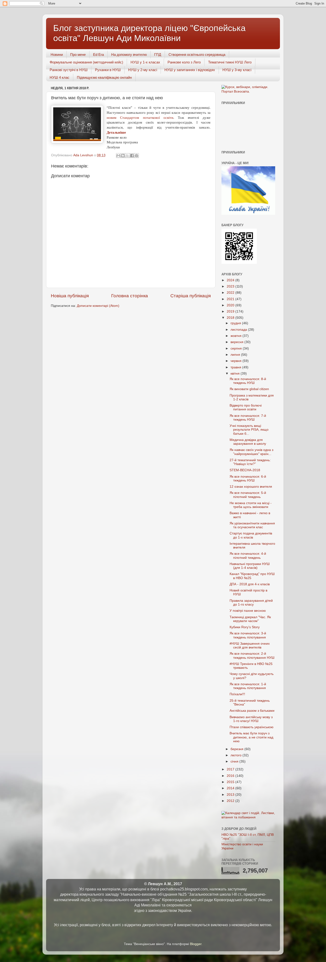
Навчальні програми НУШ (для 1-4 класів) (250, 566)
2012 (231, 801)
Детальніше (117, 132)
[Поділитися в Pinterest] (136, 155)
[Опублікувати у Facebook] (132, 155)
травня (236, 367)
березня (237, 749)
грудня (236, 323)
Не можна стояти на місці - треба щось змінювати (251, 505)
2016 (231, 776)
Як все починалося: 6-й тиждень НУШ (248, 478)
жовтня (236, 336)
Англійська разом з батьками (252, 710)
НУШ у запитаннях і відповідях (189, 70)
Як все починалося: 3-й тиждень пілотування (248, 635)
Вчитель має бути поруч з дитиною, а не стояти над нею (251, 737)
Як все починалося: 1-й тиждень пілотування (248, 686)
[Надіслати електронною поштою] (118, 155)
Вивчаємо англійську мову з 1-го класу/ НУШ (251, 719)
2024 (231, 280)
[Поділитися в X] (127, 155)
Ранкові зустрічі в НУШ (69, 70)
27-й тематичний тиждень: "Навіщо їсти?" (250, 462)
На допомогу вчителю (129, 54)
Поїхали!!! (237, 694)
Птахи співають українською (251, 727)
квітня (236, 373)
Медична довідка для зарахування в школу (248, 441)
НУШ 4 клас (59, 77)
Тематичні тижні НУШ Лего (230, 62)
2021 (231, 299)
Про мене (78, 54)
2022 (231, 292)
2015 (231, 782)
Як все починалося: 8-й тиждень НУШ (248, 381)
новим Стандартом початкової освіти (140, 118)
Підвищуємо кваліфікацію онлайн (104, 77)
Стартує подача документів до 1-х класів (251, 535)
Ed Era (98, 54)
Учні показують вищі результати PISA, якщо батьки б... (249, 429)
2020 (231, 305)
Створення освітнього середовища (196, 54)
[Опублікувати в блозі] (123, 155)
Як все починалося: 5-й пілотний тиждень (248, 494)
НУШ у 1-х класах (145, 62)
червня (236, 361)
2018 (231, 317)
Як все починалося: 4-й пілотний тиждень (248, 555)
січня (235, 761)
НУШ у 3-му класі (236, 70)
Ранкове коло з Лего (184, 62)
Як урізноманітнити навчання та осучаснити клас (252, 525)
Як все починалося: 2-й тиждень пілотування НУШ (252, 655)
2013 (231, 794)
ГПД (157, 54)
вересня (237, 342)
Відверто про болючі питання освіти (246, 407)
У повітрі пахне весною (248, 610)
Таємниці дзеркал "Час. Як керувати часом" (250, 619)
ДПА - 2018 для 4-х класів (250, 584)
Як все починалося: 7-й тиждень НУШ (248, 417)
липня (236, 354)
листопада (239, 329)
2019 (231, 311)
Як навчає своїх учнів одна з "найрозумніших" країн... (251, 451)
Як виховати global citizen (249, 389)
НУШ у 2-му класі (142, 70)
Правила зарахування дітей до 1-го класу (251, 602)
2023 (231, 286)
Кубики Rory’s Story (245, 627)
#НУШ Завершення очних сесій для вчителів (250, 645)
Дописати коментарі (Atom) (98, 306)
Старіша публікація (190, 295)
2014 (231, 788)
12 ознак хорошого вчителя (251, 486)
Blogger (195, 944)
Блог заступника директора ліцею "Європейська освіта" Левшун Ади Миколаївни (149, 33)
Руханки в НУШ (108, 70)
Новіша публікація (70, 295)
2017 (231, 769)
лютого (236, 755)
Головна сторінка (129, 295)
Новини (57, 54)
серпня (237, 348)
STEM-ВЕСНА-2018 (245, 470)
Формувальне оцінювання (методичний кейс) (86, 62)
